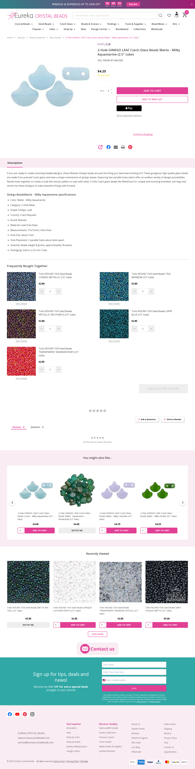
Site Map (84, 761)
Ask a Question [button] (148, 419)
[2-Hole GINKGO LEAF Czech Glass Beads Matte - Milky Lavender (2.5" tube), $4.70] (118, 490)
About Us (135, 724)
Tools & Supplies (134, 24)
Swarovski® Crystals (108, 728)
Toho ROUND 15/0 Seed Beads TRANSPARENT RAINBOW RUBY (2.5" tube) (59, 352)
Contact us (169, 747)
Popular (36, 29)
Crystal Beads (22, 24)
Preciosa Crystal (106, 737)
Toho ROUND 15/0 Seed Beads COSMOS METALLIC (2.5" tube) (55, 275)
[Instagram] (32, 714)
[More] (32, 24)
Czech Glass (66, 24)
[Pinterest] (130, 147)
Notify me (77, 530)
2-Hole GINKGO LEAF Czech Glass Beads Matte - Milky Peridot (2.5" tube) (158, 515)
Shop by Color (73, 737)
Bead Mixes (158, 24)
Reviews (135, 733)
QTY (102, 91)
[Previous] (12, 502)
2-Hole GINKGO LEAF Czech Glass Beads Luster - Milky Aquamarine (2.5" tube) (35, 516)
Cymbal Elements (107, 751)
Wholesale (157, 29)
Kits (175, 24)
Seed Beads (44, 24)
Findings (111, 24)
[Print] (123, 147)
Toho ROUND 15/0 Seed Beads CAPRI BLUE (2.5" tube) (151, 313)
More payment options (129, 115)
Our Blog (135, 747)
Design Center (99, 29)
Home (10, 37)
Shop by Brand (73, 741)
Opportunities (170, 751)
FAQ (166, 742)
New (83, 29)
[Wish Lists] (169, 15)
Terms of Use (59, 761)
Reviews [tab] (16, 427)
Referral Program (139, 738)
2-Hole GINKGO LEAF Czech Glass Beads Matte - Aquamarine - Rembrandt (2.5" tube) (74, 516)
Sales (52, 29)
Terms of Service (154, 701)
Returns (167, 733)
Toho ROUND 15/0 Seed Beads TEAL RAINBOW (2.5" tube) (151, 275)
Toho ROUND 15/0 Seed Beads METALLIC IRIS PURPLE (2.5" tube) (57, 313)
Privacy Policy (141, 701)
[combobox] (114, 15)
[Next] (183, 502)
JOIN (134, 688)
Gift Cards (136, 742)
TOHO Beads (105, 741)
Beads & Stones (90, 24)
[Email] (116, 147)
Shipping (168, 728)
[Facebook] (109, 147)
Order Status (170, 724)
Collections (140, 29)
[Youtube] (17, 714)
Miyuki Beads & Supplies (110, 746)
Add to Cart (152, 90)
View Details (21, 303)
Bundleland (122, 29)
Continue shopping (143, 134)
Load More (97, 634)
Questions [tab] (35, 427)
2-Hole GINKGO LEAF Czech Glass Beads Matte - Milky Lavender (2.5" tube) (115, 516)
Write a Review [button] (174, 419)
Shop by (68, 29)
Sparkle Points (138, 728)
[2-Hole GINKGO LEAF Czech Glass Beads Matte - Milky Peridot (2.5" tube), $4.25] (158, 490)
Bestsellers (72, 728)
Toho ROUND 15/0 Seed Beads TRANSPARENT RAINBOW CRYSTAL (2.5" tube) (118, 610)
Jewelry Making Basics (77, 746)
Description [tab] (14, 163)
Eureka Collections (107, 732)
